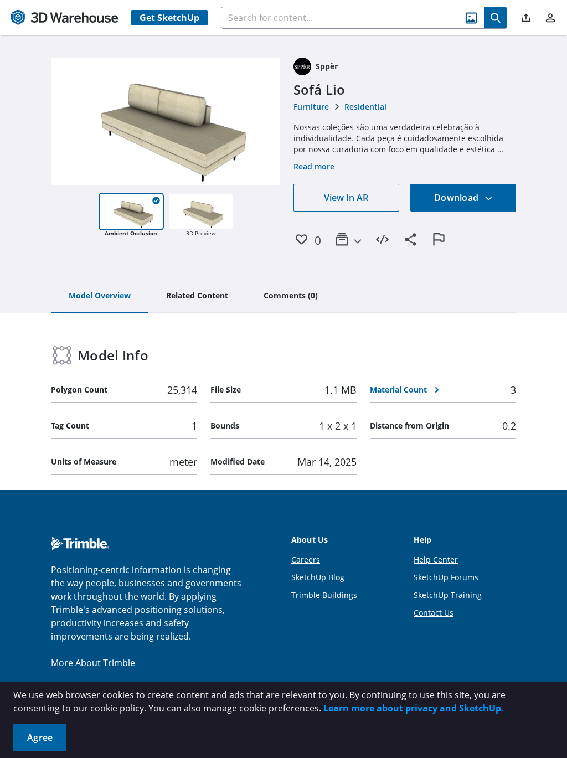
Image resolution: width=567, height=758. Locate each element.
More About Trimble (93, 663)
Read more (313, 166)
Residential (365, 106)
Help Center (436, 559)
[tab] (99, 296)
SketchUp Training (448, 595)
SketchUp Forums (446, 577)
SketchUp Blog (317, 577)
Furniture (311, 106)
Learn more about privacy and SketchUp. (413, 708)
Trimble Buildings (324, 595)
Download (457, 198)
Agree (40, 737)
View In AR (346, 198)
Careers (305, 559)
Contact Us (433, 612)
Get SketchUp (169, 18)
